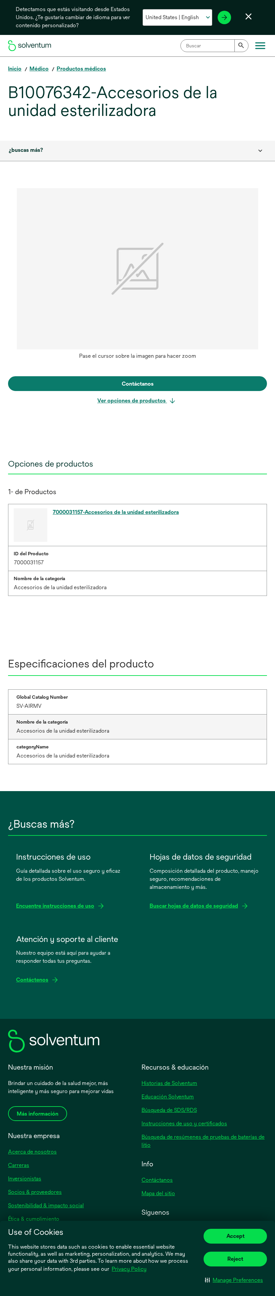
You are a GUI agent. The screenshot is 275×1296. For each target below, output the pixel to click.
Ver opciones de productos (132, 400)
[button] (234, 1280)
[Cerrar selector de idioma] (248, 16)
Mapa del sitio (158, 1193)
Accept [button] (235, 1236)
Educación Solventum (168, 1096)
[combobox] (214, 46)
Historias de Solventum (169, 1083)
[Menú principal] (260, 45)
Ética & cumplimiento (33, 1219)
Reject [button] (235, 1259)
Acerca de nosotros (32, 1152)
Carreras (18, 1165)
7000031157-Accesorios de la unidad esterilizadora (116, 512)
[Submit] (241, 46)
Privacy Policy (129, 1269)
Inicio (14, 69)
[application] (137, 268)
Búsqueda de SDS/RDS (169, 1110)
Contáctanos (157, 1180)
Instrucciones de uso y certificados (184, 1123)
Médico (39, 69)
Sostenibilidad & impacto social (46, 1205)
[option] (137, 275)
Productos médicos (81, 69)
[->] (224, 17)
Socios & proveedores (35, 1192)
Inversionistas (24, 1178)
